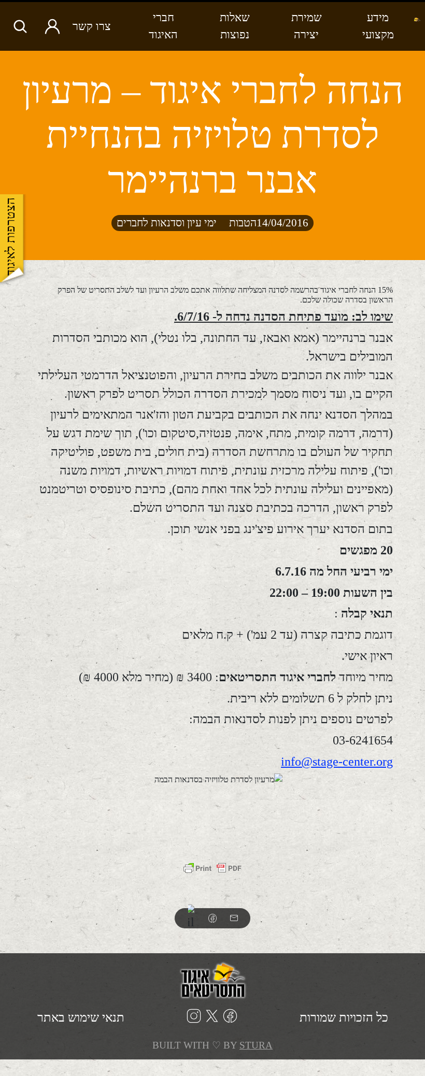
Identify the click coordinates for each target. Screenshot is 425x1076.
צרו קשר (92, 26)
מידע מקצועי (378, 26)
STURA (256, 1045)
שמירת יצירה (306, 26)
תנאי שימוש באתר (80, 1017)
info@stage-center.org (337, 761)
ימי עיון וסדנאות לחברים (167, 223)
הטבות (243, 223)
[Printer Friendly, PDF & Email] (212, 869)
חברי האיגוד (163, 26)
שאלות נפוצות (235, 26)
